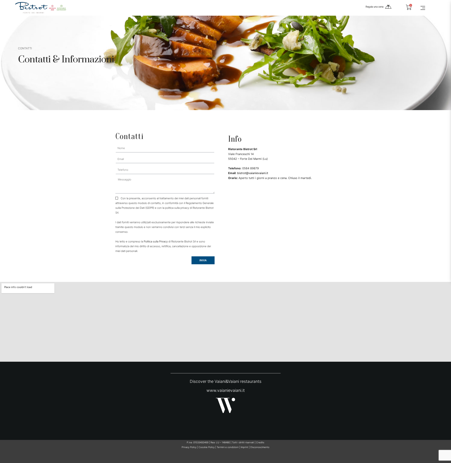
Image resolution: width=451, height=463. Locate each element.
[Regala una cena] (388, 7)
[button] (422, 8)
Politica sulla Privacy (156, 241)
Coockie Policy (207, 447)
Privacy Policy (189, 447)
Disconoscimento (259, 447)
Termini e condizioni (228, 447)
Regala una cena (375, 6)
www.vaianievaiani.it (225, 390)
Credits (260, 442)
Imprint (244, 447)
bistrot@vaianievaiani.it (252, 173)
